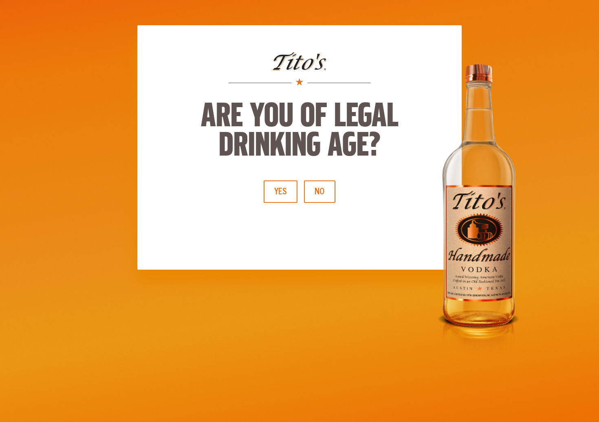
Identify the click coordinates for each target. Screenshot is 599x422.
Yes (280, 191)
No (320, 191)
